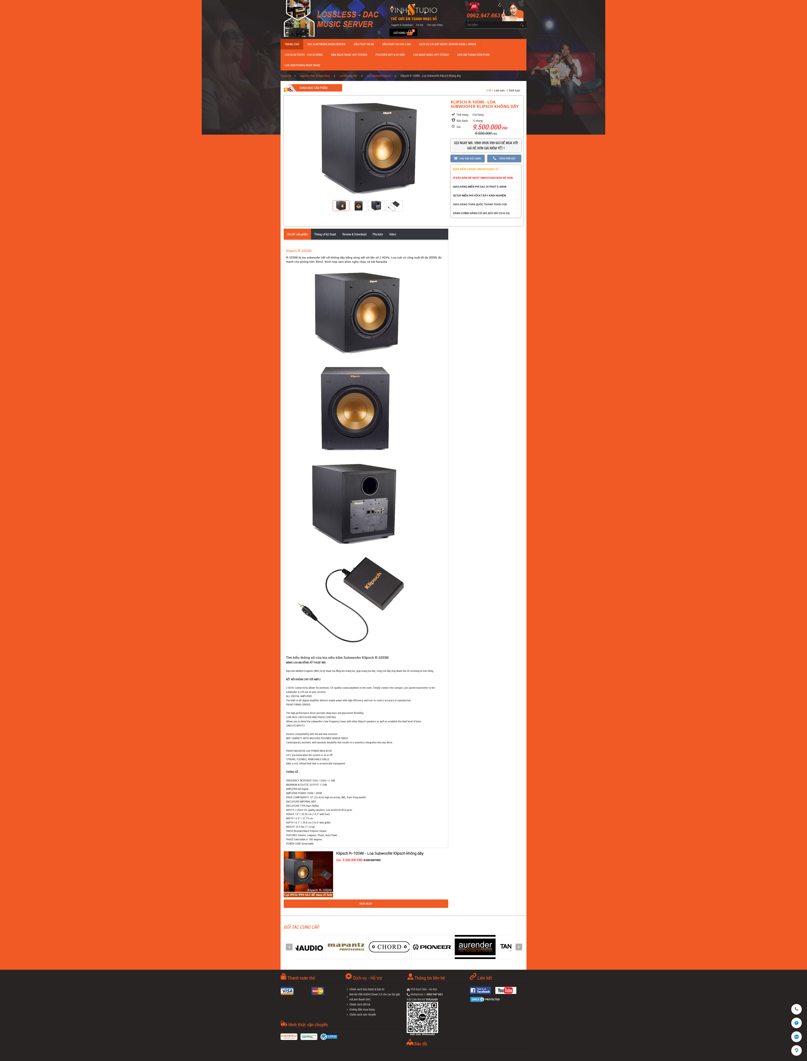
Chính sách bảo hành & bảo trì (366, 989)
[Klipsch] (498, 947)
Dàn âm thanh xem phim (473, 55)
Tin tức (419, 25)
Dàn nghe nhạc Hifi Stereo (349, 55)
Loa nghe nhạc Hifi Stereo (431, 55)
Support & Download (402, 25)
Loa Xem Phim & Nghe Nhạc (302, 65)
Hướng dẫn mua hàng (362, 1009)
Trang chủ (292, 44)
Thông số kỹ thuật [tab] (325, 234)
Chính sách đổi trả (359, 1004)
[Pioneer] (369, 947)
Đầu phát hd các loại (396, 44)
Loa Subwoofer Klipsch (379, 76)
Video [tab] (392, 234)
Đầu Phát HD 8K (364, 44)
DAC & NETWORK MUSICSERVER (326, 44)
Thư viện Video (435, 25)
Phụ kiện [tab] (378, 234)
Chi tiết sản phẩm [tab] (297, 234)
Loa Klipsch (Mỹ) (348, 76)
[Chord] (326, 947)
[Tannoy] (455, 947)
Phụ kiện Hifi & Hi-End (390, 55)
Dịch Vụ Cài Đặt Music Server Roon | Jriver (447, 44)
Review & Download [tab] (354, 234)
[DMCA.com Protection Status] (486, 999)
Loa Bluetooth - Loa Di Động (304, 55)
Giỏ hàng (400, 33)
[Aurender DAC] (412, 947)
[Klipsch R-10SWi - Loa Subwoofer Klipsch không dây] (308, 874)
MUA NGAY (366, 904)
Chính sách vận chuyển (362, 1014)
